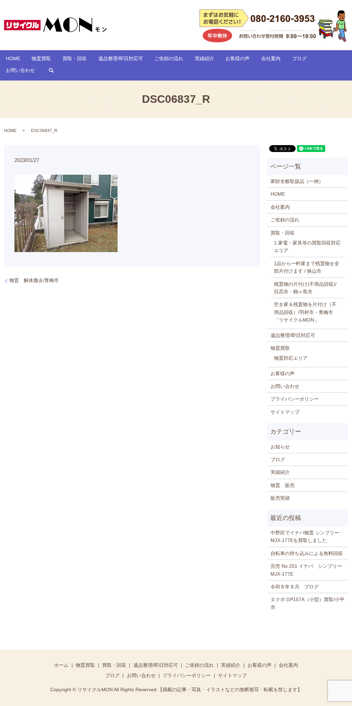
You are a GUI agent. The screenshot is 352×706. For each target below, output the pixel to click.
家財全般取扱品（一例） (297, 181)
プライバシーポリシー (295, 399)
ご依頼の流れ (168, 58)
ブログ (299, 58)
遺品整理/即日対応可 (120, 58)
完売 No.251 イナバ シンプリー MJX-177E (307, 569)
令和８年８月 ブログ (295, 586)
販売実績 (280, 498)
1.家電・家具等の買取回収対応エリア (307, 246)
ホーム (61, 665)
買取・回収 (75, 58)
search (51, 70)
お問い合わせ (20, 70)
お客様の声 (238, 58)
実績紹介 (204, 58)
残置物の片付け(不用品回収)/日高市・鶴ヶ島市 (305, 287)
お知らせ (280, 446)
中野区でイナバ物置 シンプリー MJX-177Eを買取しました (305, 536)
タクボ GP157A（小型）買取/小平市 (307, 603)
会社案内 (270, 58)
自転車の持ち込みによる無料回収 (307, 553)
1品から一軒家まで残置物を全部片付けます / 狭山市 (306, 267)
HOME (13, 58)
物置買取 (41, 58)
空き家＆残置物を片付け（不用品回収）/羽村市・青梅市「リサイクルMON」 (305, 312)
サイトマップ (285, 412)
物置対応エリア (291, 358)
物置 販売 (283, 485)
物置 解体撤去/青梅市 (34, 280)
